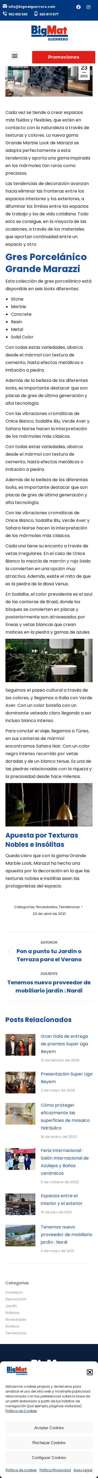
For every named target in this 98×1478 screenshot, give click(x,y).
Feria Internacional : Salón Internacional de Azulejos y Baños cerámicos (65, 1161)
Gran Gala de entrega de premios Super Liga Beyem (64, 1044)
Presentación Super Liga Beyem (66, 1078)
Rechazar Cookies (49, 1442)
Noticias (12, 1312)
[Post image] (20, 1045)
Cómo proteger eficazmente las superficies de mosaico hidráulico (65, 1116)
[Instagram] (88, 7)
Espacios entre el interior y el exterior (62, 1199)
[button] (90, 1372)
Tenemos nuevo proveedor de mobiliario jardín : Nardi (66, 1234)
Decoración (15, 1299)
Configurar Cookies (49, 1457)
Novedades (46, 906)
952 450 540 (17, 14)
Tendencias (19, 67)
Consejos (13, 1292)
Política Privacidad (55, 1470)
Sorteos (12, 1326)
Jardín (11, 1305)
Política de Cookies (21, 1411)
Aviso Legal (83, 1470)
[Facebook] (78, 7)
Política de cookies (21, 1470)
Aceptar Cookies (49, 1427)
